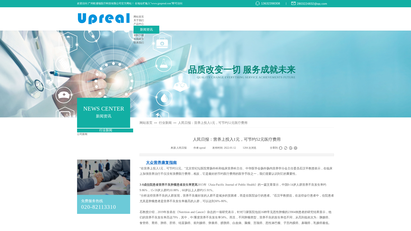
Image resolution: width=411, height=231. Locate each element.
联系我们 (139, 42)
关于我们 (139, 20)
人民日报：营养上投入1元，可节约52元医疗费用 (212, 122)
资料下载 (139, 35)
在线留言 (139, 38)
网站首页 (139, 16)
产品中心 (139, 23)
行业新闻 (165, 122)
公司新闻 (82, 134)
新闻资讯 (146, 29)
